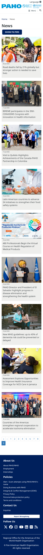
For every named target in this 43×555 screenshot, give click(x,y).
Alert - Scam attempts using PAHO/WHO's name (20, 483)
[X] (5, 527)
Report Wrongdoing (21, 516)
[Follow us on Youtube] (21, 527)
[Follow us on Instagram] (16, 527)
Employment (8, 468)
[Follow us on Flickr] (31, 527)
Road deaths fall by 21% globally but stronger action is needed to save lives (21, 70)
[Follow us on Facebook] (11, 527)
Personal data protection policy (16, 497)
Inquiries (7, 510)
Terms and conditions (12, 500)
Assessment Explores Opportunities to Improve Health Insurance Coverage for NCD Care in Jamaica (20, 381)
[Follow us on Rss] (36, 527)
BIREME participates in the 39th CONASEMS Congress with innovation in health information (19, 114)
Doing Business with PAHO (14, 487)
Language (34, 2)
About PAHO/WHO (11, 465)
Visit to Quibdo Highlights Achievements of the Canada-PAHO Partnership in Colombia (20, 158)
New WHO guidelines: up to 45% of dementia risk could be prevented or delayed (21, 337)
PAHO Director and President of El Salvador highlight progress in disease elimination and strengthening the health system (20, 292)
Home (4, 19)
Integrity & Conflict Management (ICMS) (20, 491)
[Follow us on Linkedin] (26, 527)
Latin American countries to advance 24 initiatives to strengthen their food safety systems (21, 202)
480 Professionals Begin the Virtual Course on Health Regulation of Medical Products (20, 246)
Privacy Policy (9, 494)
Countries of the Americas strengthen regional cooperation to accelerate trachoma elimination (20, 425)
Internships (8, 472)
